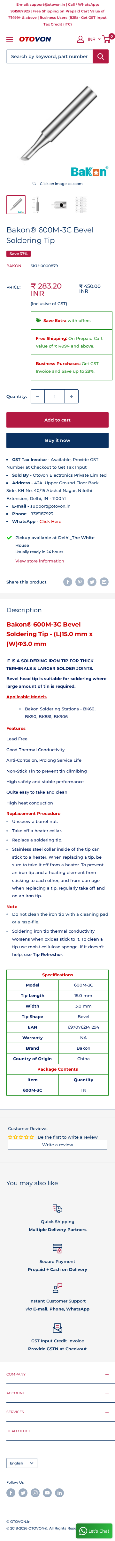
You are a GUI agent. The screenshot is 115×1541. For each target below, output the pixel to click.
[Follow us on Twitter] (23, 1492)
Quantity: (16, 396)
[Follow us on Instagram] (35, 1492)
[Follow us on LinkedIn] (59, 1492)
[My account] (80, 39)
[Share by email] (104, 581)
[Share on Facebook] (67, 581)
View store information (39, 560)
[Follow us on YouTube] (47, 1492)
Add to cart (57, 420)
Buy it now (57, 440)
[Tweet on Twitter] (92, 581)
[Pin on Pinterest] (79, 581)
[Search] (101, 56)
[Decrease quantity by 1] (37, 396)
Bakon (13, 265)
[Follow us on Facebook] (10, 1492)
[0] (107, 39)
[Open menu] (9, 39)
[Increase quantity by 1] (71, 396)
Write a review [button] (57, 1144)
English (16, 1463)
